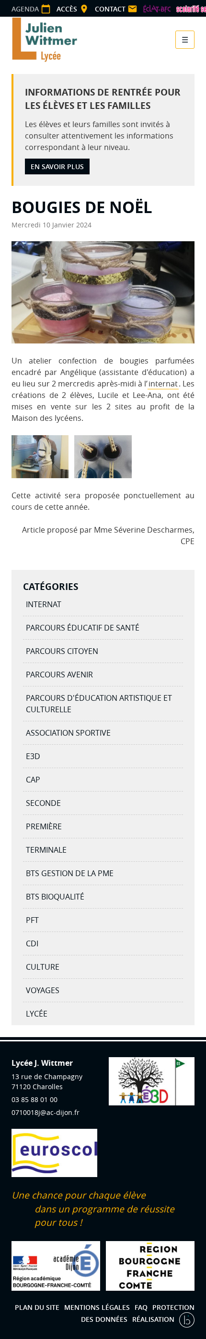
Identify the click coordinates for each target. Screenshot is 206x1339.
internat (163, 383)
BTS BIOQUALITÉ (55, 896)
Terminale (46, 850)
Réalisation (154, 1319)
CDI (32, 943)
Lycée (36, 1013)
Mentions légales (97, 1307)
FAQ (141, 1307)
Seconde (43, 803)
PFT (32, 920)
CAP (33, 779)
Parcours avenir (59, 674)
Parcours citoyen (62, 651)
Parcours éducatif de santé (82, 627)
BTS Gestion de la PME (70, 873)
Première (44, 826)
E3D (33, 756)
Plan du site (37, 1307)
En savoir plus (57, 166)
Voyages (42, 990)
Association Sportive (68, 733)
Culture (42, 967)
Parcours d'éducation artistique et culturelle (99, 704)
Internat (43, 604)
